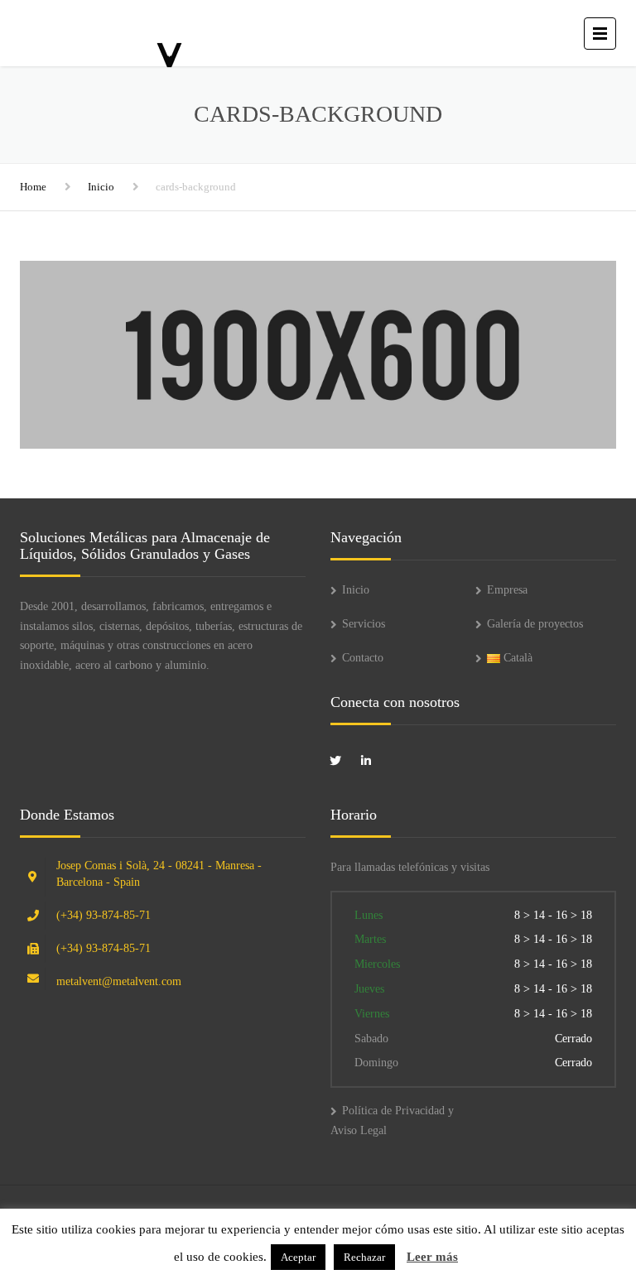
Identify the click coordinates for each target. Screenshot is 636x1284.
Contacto (362, 658)
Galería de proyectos (535, 624)
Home (33, 186)
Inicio (101, 186)
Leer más (432, 1256)
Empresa (507, 590)
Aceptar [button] (298, 1257)
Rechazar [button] (364, 1257)
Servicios (363, 624)
